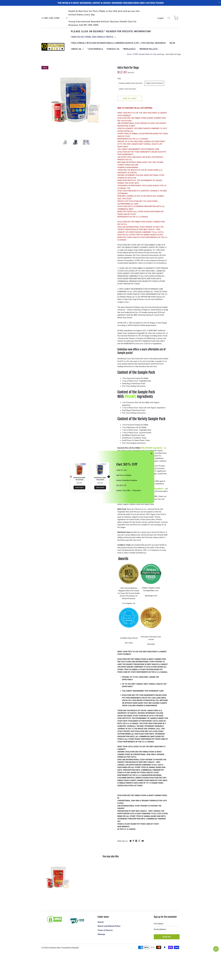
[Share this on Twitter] (130, 841)
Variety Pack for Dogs (127, 89)
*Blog (172, 43)
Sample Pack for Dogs (154, 83)
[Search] (169, 18)
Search (101, 922)
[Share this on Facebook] (133, 841)
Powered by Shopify (70, 947)
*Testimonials (95, 49)
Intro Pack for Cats (57, 877)
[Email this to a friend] (142, 841)
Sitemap (101, 934)
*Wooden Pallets (148, 49)
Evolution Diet (54, 947)
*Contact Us (112, 49)
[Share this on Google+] (139, 841)
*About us (76, 49)
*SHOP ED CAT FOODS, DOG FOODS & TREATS (92, 37)
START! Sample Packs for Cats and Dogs (148, 54)
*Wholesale (129, 49)
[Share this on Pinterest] (136, 841)
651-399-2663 (91, 24)
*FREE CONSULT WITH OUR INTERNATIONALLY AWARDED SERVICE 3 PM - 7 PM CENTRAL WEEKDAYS (118, 43)
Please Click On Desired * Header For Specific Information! (111, 31)
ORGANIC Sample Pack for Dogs (130, 83)
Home (129, 54)
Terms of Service (105, 930)
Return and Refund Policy (109, 926)
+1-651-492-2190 (50, 18)
